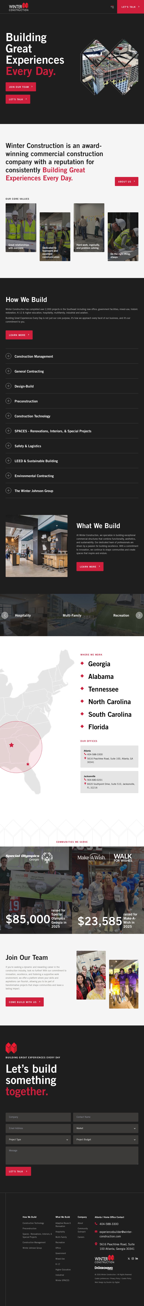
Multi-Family (61, 1237)
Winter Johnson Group (32, 1248)
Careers (81, 1237)
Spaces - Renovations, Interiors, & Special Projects (37, 1235)
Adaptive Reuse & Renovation (63, 1224)
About (80, 1223)
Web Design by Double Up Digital (107, 1282)
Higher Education (63, 1270)
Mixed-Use (60, 1259)
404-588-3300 (95, 755)
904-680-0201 (95, 780)
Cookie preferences (102, 1278)
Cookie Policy (126, 1278)
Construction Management (34, 1243)
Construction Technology (33, 1223)
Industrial (60, 1275)
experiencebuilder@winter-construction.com (116, 1234)
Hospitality (60, 1232)
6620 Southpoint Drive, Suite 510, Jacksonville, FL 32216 (111, 786)
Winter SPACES (62, 1280)
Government (61, 1253)
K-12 (58, 1264)
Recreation (60, 1243)
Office (58, 1248)
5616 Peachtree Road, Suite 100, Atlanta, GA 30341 (110, 761)
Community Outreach (83, 1230)
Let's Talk (129, 6)
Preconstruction (29, 1229)
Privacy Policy (115, 1278)
